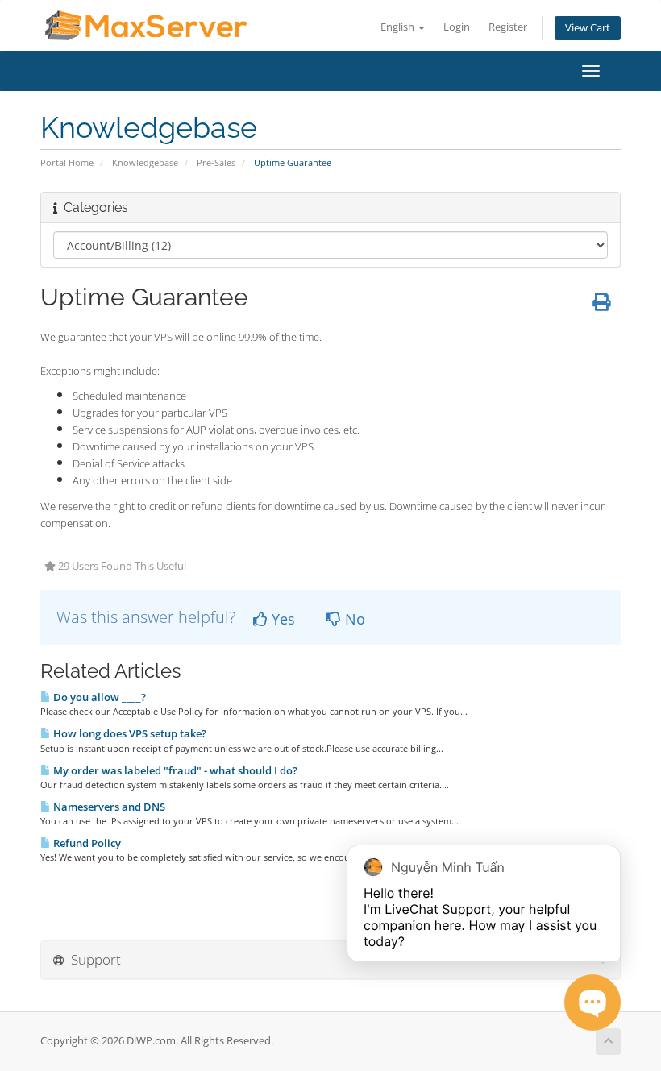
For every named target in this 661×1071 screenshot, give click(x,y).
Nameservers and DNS (108, 806)
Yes (281, 619)
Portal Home (67, 162)
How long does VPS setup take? (128, 733)
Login (456, 27)
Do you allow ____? (98, 697)
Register (507, 27)
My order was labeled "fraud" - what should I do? (174, 770)
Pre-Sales (216, 162)
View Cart (587, 28)
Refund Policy (86, 843)
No (353, 619)
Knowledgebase (145, 162)
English (398, 27)
